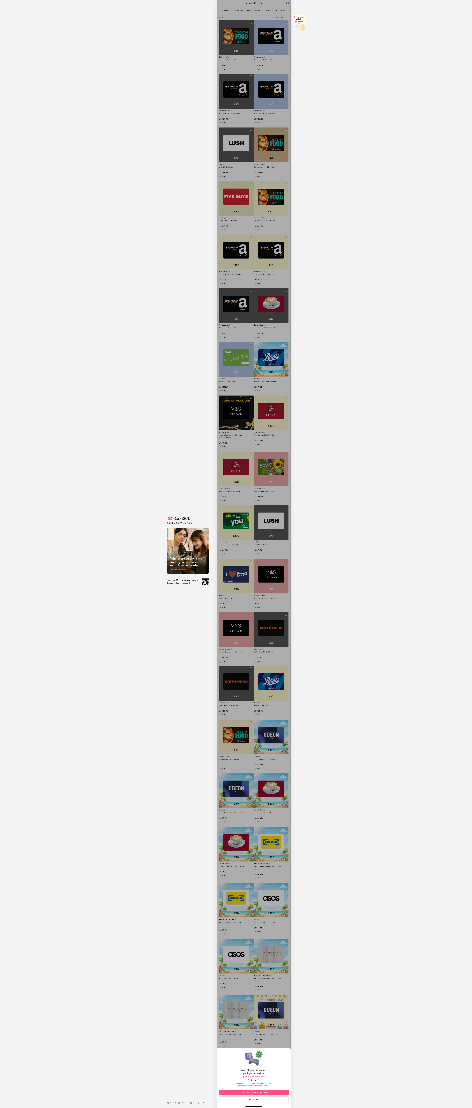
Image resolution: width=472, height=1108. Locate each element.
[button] (171, 1102)
